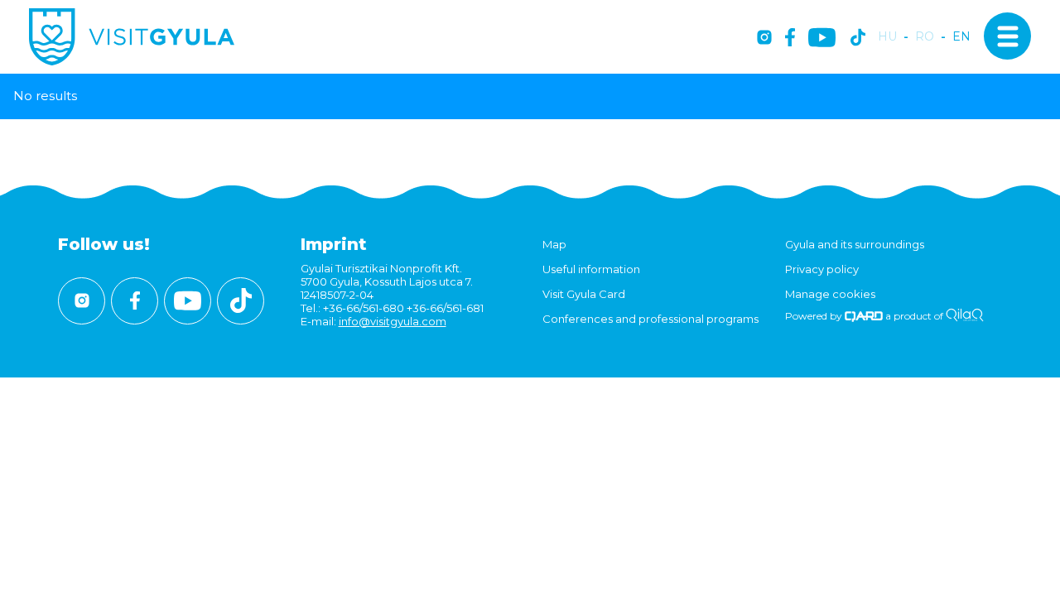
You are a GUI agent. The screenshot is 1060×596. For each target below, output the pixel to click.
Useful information (591, 269)
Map (554, 244)
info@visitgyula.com (392, 321)
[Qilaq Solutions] (964, 316)
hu (887, 37)
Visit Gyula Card (583, 293)
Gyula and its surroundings (854, 244)
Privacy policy (822, 269)
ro (924, 37)
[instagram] (764, 38)
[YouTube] (822, 38)
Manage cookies (830, 293)
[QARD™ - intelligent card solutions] (864, 316)
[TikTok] (858, 38)
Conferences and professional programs (650, 318)
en (961, 37)
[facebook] (790, 38)
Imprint (334, 244)
